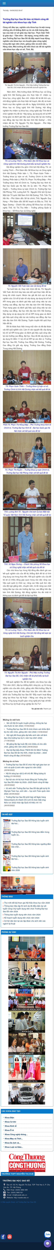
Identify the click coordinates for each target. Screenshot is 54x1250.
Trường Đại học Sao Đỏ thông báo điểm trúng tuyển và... (30, 833)
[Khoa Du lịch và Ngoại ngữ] (27, 999)
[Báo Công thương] (27, 1157)
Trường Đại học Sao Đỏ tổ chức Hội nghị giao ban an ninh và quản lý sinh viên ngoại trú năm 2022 (27, 766)
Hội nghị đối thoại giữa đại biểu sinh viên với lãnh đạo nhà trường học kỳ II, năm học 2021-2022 (25, 736)
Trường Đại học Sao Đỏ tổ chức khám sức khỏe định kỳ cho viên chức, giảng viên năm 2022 (27, 730)
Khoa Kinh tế (11, 1126)
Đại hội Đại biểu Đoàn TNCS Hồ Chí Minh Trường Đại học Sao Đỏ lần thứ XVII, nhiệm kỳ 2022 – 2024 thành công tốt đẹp (26, 753)
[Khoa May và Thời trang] (27, 1068)
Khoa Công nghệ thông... (16, 1134)
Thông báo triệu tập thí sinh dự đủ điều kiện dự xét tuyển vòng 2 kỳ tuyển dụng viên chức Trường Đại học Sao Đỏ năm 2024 (25, 909)
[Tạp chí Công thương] (27, 1166)
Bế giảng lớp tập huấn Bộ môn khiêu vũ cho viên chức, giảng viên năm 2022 (25, 745)
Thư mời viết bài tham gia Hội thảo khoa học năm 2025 (27, 902)
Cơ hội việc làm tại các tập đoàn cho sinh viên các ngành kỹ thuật (24, 922)
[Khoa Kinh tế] (27, 1043)
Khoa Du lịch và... (13, 1142)
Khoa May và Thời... (14, 1138)
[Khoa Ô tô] (27, 1093)
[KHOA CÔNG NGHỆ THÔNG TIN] (27, 948)
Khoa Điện (9, 1117)
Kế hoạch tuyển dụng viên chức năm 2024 (21, 917)
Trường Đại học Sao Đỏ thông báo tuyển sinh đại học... (30, 822)
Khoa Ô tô (9, 1130)
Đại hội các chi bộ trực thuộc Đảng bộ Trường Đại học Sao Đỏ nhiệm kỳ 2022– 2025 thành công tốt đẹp (26, 780)
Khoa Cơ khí (10, 1121)
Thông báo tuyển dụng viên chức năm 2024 (22, 914)
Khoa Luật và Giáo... (14, 1147)
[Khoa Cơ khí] (27, 974)
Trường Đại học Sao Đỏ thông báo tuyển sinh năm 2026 (30, 868)
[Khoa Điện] (27, 1021)
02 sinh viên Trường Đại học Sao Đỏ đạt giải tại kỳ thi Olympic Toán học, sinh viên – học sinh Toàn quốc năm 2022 (27, 791)
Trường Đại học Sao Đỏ (27, 1202)
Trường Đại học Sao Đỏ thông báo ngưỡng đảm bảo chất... (31, 845)
